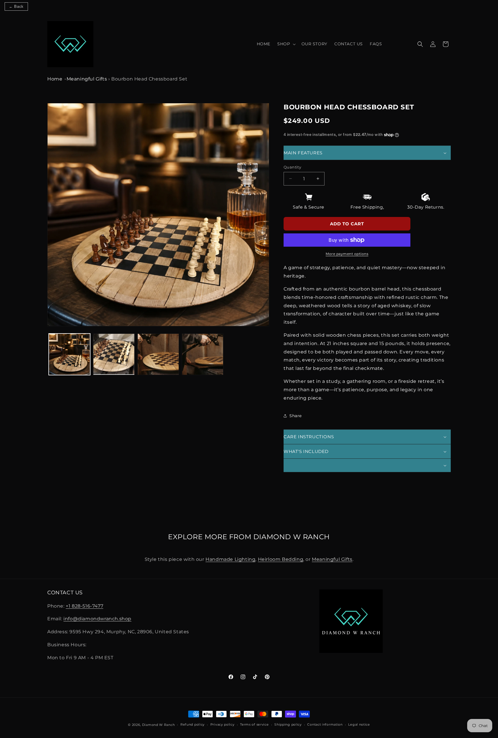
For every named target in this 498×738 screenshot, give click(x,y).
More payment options (347, 254)
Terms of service (254, 724)
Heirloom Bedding (280, 559)
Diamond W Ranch (158, 725)
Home (54, 79)
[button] (286, 44)
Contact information (324, 724)
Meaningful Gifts (87, 79)
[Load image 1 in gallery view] (69, 354)
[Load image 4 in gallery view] (202, 354)
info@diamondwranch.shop (97, 618)
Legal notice (359, 724)
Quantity (292, 167)
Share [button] (295, 415)
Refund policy (192, 724)
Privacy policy (222, 724)
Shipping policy (288, 724)
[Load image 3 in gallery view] (158, 354)
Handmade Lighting (230, 559)
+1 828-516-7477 (84, 606)
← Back (16, 6)
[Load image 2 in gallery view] (114, 354)
